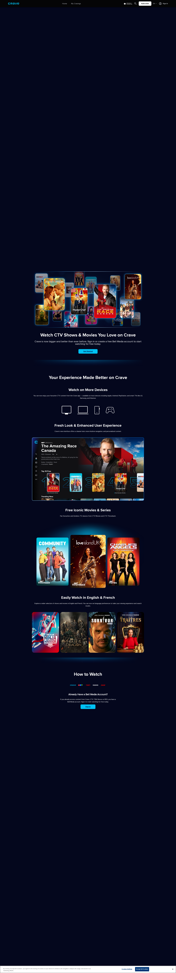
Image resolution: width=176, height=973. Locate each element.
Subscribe (145, 4)
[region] (88, 969)
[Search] (135, 3)
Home (64, 3)
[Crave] (13, 3)
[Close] (172, 969)
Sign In (88, 707)
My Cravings (76, 3)
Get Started (88, 351)
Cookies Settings (127, 969)
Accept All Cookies (142, 969)
